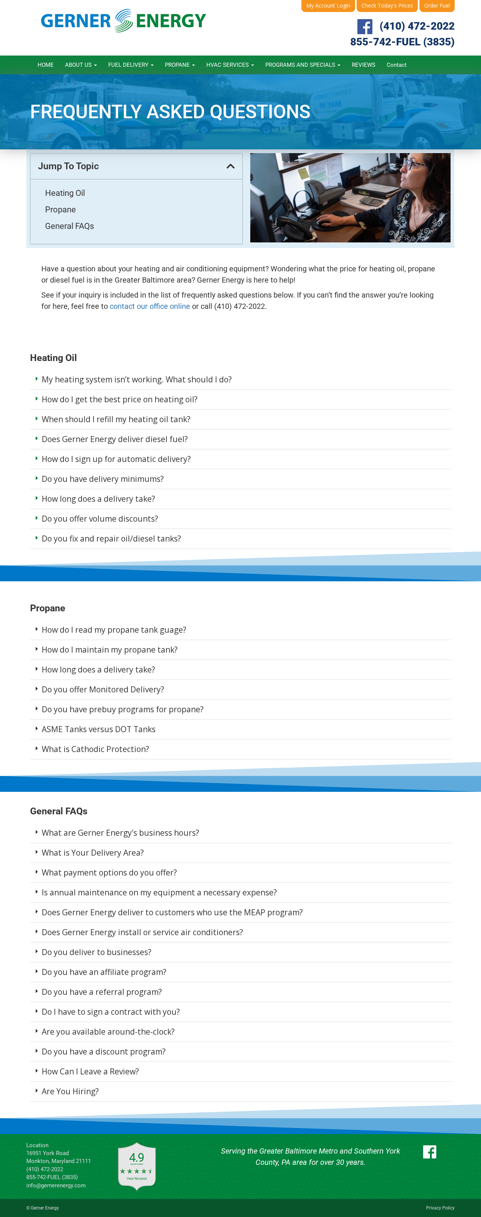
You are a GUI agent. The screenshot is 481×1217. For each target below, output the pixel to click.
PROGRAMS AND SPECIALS (301, 65)
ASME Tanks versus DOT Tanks (99, 729)
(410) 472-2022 (417, 26)
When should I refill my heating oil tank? (116, 419)
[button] (231, 166)
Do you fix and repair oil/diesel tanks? (111, 538)
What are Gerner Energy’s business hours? (120, 832)
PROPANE (178, 65)
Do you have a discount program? (104, 1051)
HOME (46, 65)
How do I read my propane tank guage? (114, 629)
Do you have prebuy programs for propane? (123, 709)
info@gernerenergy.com (56, 1185)
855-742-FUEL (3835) (402, 42)
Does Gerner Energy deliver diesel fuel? (115, 439)
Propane (60, 209)
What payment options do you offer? (109, 872)
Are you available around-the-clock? (108, 1031)
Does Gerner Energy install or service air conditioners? (142, 932)
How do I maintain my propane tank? (110, 649)
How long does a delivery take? (98, 498)
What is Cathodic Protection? (95, 749)
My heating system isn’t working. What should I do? (137, 379)
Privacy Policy (440, 1208)
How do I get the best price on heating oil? (120, 399)
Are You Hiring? (70, 1091)
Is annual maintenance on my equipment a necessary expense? (159, 892)
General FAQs (69, 226)
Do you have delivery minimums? (103, 479)
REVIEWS (363, 65)
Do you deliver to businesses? (96, 952)
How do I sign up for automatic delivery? (116, 459)
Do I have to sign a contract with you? (111, 1011)
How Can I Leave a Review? (90, 1071)
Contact (397, 65)
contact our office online (149, 306)
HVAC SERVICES (228, 65)
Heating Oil (65, 193)
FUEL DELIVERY (129, 65)
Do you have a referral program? (102, 992)
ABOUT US (79, 65)
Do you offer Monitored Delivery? (103, 689)
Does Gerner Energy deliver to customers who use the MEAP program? (172, 912)
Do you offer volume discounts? (100, 518)
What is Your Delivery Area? (93, 852)
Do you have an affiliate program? (104, 972)
